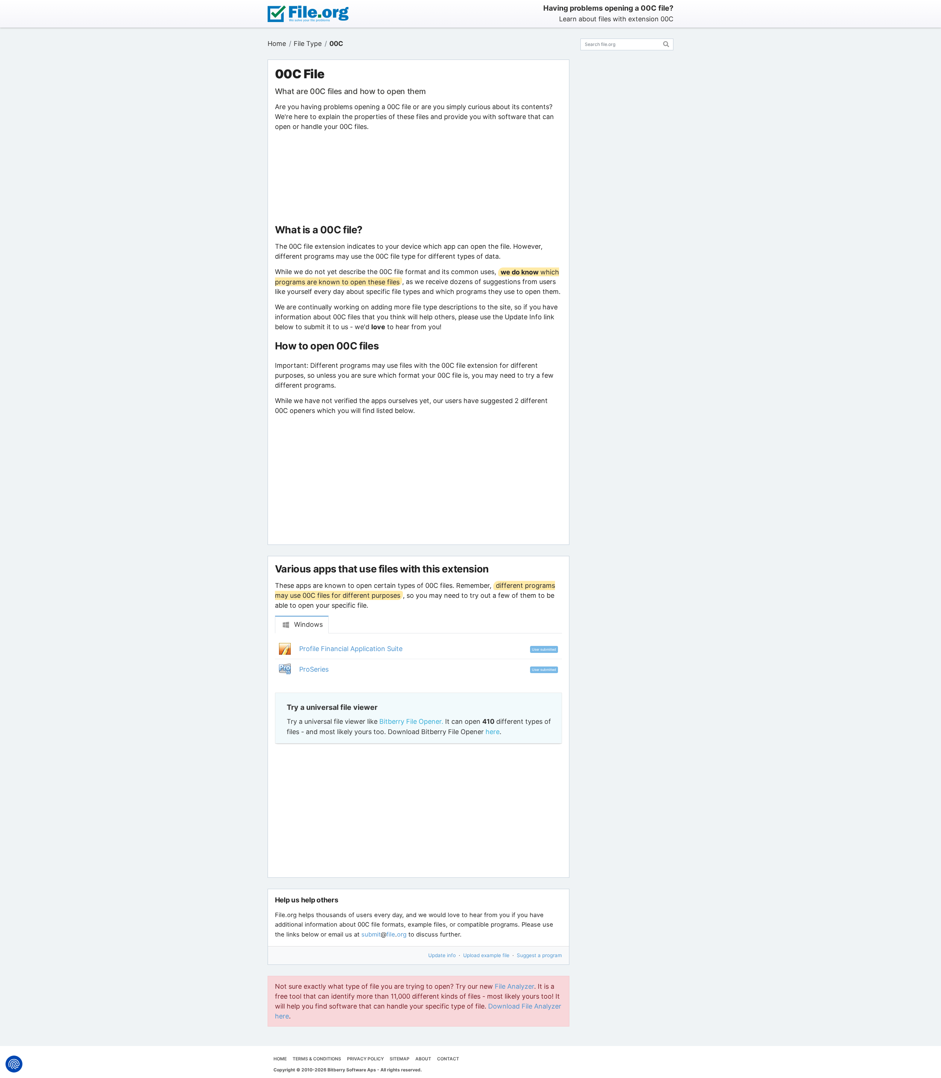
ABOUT (423, 1058)
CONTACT (448, 1058)
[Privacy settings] (14, 1064)
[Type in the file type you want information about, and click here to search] (666, 43)
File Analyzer (514, 986)
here (493, 732)
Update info (442, 955)
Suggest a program (539, 955)
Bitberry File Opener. (411, 721)
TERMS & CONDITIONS (317, 1058)
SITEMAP (399, 1058)
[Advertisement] (418, 178)
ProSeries (314, 669)
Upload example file (486, 955)
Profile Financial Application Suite (350, 649)
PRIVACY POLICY (365, 1058)
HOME (280, 1058)
